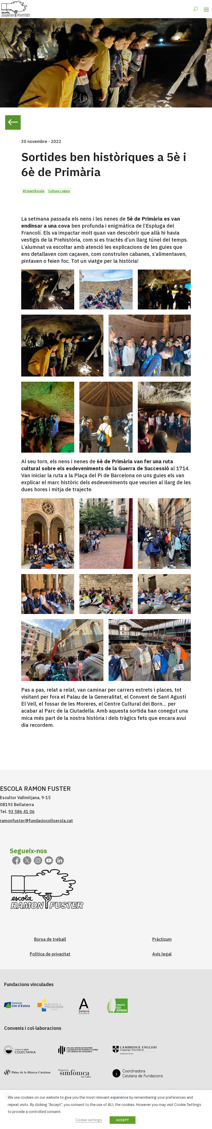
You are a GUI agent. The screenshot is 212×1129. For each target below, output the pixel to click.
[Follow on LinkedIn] (59, 860)
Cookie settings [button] (88, 1119)
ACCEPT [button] (122, 1120)
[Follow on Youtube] (48, 860)
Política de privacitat (50, 954)
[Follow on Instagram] (38, 860)
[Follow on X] (27, 860)
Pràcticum (162, 939)
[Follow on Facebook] (16, 860)
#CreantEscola (33, 191)
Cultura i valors (59, 191)
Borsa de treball (50, 939)
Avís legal (162, 954)
